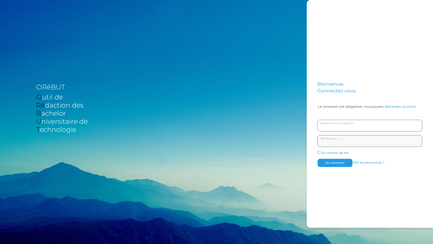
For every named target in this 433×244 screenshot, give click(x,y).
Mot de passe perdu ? (368, 162)
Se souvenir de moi (334, 153)
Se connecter (335, 163)
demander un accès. (401, 107)
